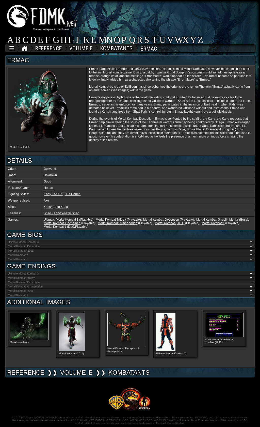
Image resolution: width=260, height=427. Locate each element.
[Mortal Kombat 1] (47, 107)
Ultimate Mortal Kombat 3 (61, 219)
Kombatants (129, 372)
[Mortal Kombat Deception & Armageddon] (126, 345)
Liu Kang (62, 207)
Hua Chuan (72, 194)
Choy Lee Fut (53, 194)
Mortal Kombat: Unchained (62, 223)
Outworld (50, 169)
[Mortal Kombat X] (29, 339)
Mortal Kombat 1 (55, 226)
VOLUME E (76, 372)
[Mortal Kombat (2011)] (72, 350)
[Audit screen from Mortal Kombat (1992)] (224, 336)
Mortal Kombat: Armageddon (117, 223)
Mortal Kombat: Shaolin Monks (217, 219)
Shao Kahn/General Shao (61, 213)
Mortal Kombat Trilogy (111, 219)
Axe (46, 200)
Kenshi (48, 207)
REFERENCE (25, 372)
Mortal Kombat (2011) (169, 223)
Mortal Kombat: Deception (161, 219)
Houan (48, 188)
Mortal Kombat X (213, 223)
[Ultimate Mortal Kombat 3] (165, 350)
